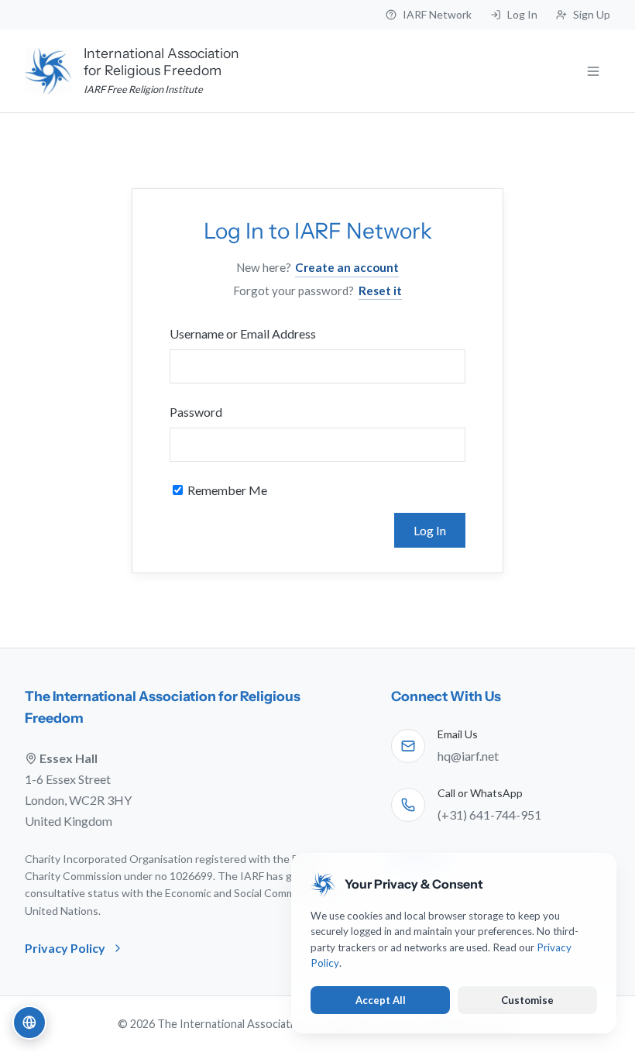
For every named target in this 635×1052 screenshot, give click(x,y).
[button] (29, 1023)
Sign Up (591, 14)
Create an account (347, 267)
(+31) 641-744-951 (489, 814)
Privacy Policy (65, 947)
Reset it (380, 290)
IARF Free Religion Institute (143, 89)
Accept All (380, 1000)
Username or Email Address (243, 333)
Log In (522, 14)
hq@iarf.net (468, 755)
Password (196, 411)
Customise (527, 1000)
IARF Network (437, 14)
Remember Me (226, 490)
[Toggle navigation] (593, 71)
